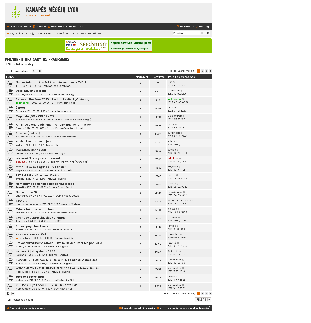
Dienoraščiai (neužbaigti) (77, 119)
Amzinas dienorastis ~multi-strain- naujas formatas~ (53, 124)
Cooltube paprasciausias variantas (41, 217)
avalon (20, 178)
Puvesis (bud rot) (28, 133)
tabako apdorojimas (30, 277)
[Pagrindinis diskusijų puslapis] (15, 13)
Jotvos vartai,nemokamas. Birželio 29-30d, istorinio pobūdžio (59, 243)
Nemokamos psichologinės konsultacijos (45, 184)
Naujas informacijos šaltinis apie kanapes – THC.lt (51, 82)
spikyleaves (23, 102)
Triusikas (21, 221)
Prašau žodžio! (65, 170)
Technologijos (69, 94)
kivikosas (21, 280)
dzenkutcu (25, 238)
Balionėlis (21, 254)
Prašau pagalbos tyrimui (33, 226)
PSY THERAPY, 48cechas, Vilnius (37, 175)
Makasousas (23, 119)
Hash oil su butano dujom (34, 141)
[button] (210, 71)
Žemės (21, 108)
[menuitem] (39, 26)
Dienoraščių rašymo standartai (38, 158)
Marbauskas (23, 263)
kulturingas (22, 94)
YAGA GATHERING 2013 (31, 234)
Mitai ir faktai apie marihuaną (36, 209)
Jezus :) (20, 246)
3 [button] (206, 70)
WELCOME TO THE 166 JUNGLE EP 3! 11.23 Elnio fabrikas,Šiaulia (57, 268)
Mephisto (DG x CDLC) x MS (35, 116)
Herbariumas (64, 111)
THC (18, 85)
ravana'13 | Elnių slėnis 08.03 (35, 251)
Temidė (20, 187)
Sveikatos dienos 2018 (31, 150)
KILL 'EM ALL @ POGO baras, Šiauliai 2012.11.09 (47, 285)
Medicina (76, 204)
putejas (20, 153)
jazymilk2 (21, 170)
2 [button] (202, 70)
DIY (56, 145)
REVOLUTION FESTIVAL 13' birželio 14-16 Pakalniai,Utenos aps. (57, 260)
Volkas (19, 145)
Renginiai (69, 102)
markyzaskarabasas (27, 204)
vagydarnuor (23, 195)
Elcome (20, 111)
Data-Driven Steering (31, 91)
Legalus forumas (62, 85)
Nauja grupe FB (26, 192)
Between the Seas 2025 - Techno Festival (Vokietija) (53, 99)
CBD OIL (21, 201)
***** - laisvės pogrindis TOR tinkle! (41, 167)
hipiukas (20, 212)
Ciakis (19, 128)
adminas (21, 161)
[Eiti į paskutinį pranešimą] (174, 82)
